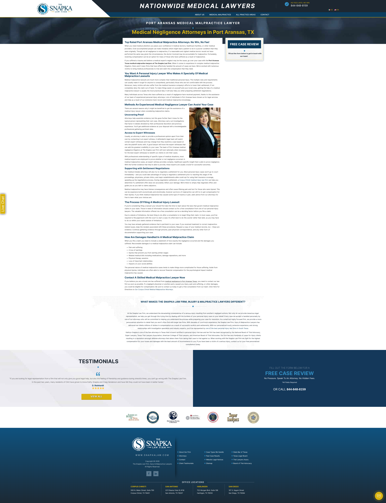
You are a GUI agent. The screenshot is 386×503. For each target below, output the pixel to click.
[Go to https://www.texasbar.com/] (243, 452)
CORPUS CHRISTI (138, 487)
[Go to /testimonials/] (189, 463)
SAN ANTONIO (171, 487)
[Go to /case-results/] (216, 456)
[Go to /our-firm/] (189, 452)
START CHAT (369, 484)
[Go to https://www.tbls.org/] (243, 456)
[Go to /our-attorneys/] (189, 456)
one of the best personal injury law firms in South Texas (227, 328)
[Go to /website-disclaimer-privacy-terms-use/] (216, 459)
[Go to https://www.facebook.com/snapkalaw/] (148, 473)
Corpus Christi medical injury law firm (193, 180)
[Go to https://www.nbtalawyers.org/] (243, 463)
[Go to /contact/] (189, 459)
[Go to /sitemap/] (216, 463)
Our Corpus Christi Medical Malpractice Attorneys (154, 289)
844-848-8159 (299, 5)
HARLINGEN (202, 487)
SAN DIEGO (234, 487)
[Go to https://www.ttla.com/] (243, 459)
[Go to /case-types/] (216, 452)
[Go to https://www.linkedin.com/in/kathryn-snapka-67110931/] (155, 473)
